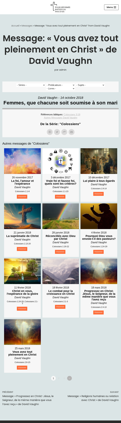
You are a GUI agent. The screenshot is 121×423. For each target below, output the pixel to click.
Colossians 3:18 (72, 114)
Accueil (15, 25)
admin (62, 69)
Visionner (22, 197)
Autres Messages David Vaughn (60, 117)
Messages (27, 25)
